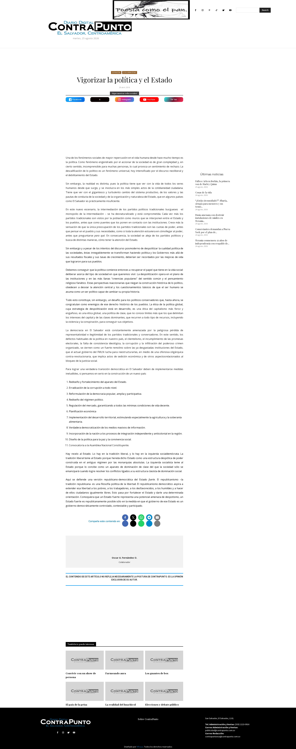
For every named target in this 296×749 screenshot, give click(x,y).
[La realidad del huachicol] (124, 691)
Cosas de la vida (203, 192)
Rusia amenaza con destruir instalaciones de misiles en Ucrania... (209, 217)
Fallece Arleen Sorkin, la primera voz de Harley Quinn (212, 183)
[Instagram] (202, 10)
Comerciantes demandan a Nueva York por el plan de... (212, 231)
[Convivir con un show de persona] (85, 660)
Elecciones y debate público (162, 704)
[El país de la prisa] (85, 691)
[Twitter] (223, 10)
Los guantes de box (156, 673)
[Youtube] (230, 10)
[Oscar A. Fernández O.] (124, 545)
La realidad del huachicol (120, 704)
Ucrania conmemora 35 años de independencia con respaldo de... (212, 242)
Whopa (140, 746)
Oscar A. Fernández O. (124, 557)
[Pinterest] (209, 10)
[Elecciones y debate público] (164, 691)
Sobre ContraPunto (148, 719)
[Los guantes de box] (164, 660)
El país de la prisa (76, 704)
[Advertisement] (124, 126)
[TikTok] (216, 10)
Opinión (116, 72)
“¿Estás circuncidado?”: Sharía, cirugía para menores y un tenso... (211, 203)
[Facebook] (195, 10)
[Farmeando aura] (124, 660)
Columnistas (129, 72)
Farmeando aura (115, 673)
